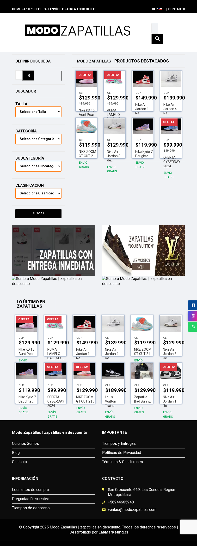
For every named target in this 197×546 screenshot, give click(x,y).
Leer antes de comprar (31, 489)
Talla (21, 104)
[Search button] (157, 39)
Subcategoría (29, 158)
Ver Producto (142, 77)
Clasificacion (29, 185)
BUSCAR (38, 213)
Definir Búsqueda (33, 61)
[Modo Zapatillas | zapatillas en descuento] (53, 251)
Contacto (176, 9)
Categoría (26, 131)
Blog (16, 452)
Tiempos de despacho (31, 508)
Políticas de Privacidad (121, 452)
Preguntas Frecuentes (30, 498)
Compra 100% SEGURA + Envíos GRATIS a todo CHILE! (54, 9)
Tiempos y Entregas (119, 443)
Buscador (25, 91)
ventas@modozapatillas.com (132, 509)
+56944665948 (121, 502)
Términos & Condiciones (122, 461)
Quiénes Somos (25, 443)
